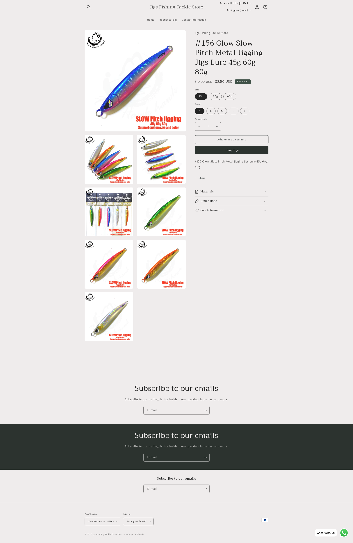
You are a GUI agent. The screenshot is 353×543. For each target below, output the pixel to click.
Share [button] (202, 178)
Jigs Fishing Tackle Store (105, 534)
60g (215, 96)
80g (229, 96)
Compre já (232, 150)
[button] (89, 7)
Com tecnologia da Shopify (131, 534)
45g (201, 96)
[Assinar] (205, 410)
